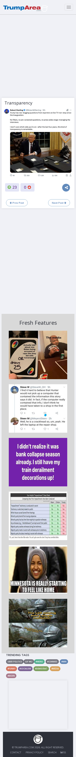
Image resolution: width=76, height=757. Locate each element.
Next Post (58, 203)
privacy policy (34, 752)
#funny (11, 668)
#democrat (41, 668)
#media (55, 668)
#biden (11, 675)
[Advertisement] (38, 55)
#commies (52, 661)
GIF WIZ (29, 661)
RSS (64, 752)
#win (63, 661)
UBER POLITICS (15, 661)
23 (14, 187)
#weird (39, 661)
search (52, 752)
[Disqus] (38, 260)
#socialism (25, 668)
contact (15, 752)
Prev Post (18, 203)
